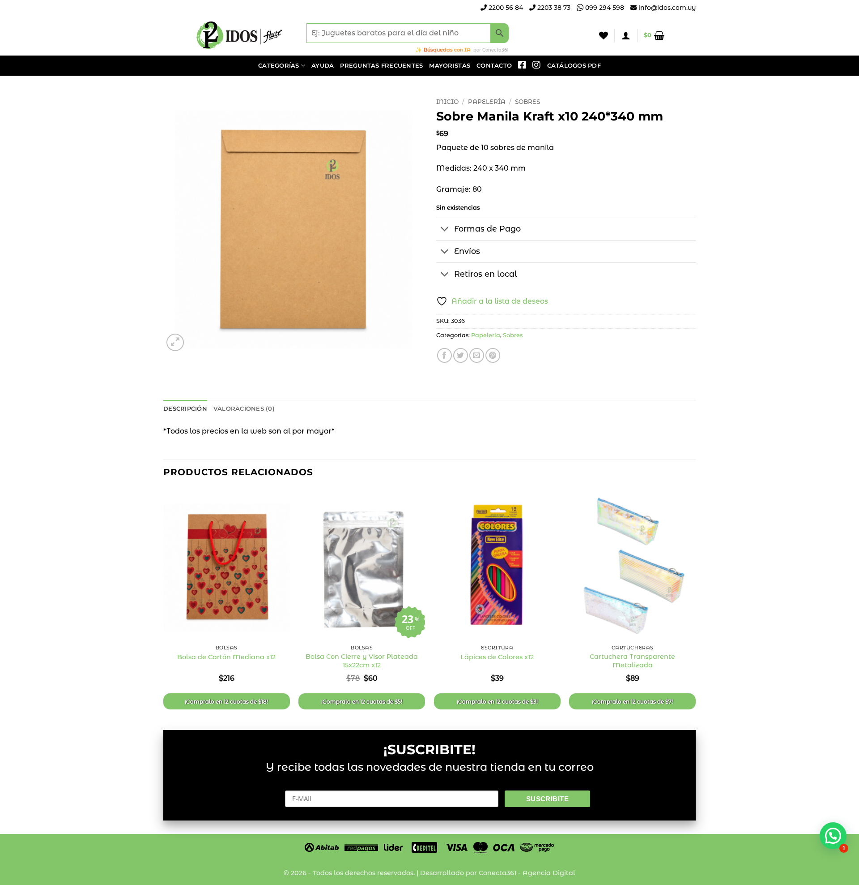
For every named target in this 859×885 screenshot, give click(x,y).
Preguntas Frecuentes (381, 65)
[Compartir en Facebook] (444, 355)
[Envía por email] (476, 355)
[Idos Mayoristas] (239, 35)
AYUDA (322, 65)
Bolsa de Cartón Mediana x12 (226, 657)
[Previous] (163, 602)
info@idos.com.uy (667, 8)
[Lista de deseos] (603, 35)
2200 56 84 (505, 8)
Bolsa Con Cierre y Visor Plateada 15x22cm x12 (362, 661)
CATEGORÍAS (278, 65)
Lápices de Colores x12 (497, 657)
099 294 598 (603, 8)
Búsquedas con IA (447, 50)
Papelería (487, 101)
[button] (625, 35)
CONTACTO (494, 65)
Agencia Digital (549, 873)
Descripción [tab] (185, 408)
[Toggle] (445, 230)
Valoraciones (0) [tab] (244, 408)
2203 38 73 (553, 8)
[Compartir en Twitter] (460, 355)
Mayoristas (449, 65)
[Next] (695, 602)
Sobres (527, 101)
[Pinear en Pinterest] (492, 355)
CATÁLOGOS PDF (574, 65)
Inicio (447, 101)
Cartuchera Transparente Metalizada (632, 661)
